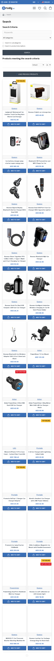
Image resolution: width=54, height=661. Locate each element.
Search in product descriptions (15, 46)
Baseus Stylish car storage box (39, 112)
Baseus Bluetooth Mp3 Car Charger (39, 257)
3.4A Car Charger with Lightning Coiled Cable (39, 453)
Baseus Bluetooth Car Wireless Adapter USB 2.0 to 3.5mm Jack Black (14, 356)
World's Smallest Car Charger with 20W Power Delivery (39, 499)
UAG (14, 448)
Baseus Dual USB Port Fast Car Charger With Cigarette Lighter (39, 209)
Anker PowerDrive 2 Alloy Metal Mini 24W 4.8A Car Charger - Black (39, 405)
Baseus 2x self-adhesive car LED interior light (40, 593)
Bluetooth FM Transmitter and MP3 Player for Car (39, 162)
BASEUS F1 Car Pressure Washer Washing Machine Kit (14, 639)
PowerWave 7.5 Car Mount (39, 354)
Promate (39, 448)
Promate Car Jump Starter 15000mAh (14, 546)
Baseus (14, 108)
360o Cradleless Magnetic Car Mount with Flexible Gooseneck (39, 546)
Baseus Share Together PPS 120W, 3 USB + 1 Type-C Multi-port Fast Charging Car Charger (14, 258)
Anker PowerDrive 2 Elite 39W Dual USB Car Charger (14, 404)
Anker (39, 350)
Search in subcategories (13, 43)
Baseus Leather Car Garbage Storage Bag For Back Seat (39, 639)
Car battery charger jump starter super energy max (14, 162)
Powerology (14, 588)
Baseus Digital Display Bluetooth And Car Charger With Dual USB (14, 210)
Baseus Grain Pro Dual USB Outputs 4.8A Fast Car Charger (14, 306)
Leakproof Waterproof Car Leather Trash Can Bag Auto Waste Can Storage (14, 114)
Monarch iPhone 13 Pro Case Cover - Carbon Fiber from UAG (14, 453)
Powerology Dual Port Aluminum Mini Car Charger (14, 593)
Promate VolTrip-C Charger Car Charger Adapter (14, 499)
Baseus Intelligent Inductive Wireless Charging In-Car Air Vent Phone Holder (39, 307)
